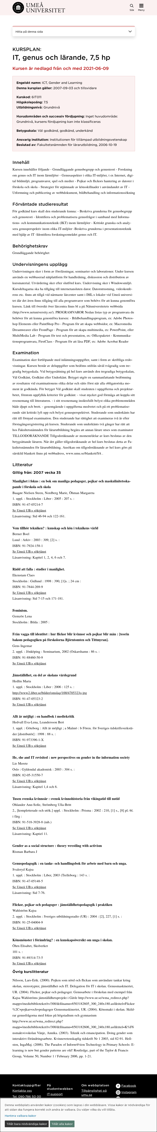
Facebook (128, 1085)
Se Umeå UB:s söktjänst (29, 510)
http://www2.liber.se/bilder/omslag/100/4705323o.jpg (49, 692)
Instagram (129, 1092)
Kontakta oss (22, 1090)
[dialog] (78, 1115)
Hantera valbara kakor (20, 1115)
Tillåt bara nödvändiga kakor (27, 1124)
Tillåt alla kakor (62, 1124)
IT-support (55, 1094)
